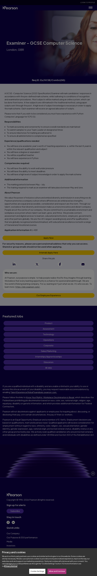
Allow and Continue (57, 571)
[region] (48, 562)
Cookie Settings (37, 571)
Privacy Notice (11, 566)
